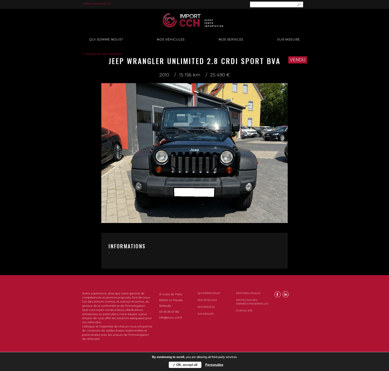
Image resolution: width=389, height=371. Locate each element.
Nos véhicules (171, 39)
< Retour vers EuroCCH (96, 3)
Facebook (278, 294)
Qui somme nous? (106, 39)
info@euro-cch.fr (170, 317)
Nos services (231, 39)
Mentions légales (248, 293)
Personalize (214, 365)
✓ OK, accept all (185, 365)
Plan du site (244, 310)
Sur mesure (288, 39)
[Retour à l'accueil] (194, 20)
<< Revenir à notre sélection (102, 54)
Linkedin (286, 294)
